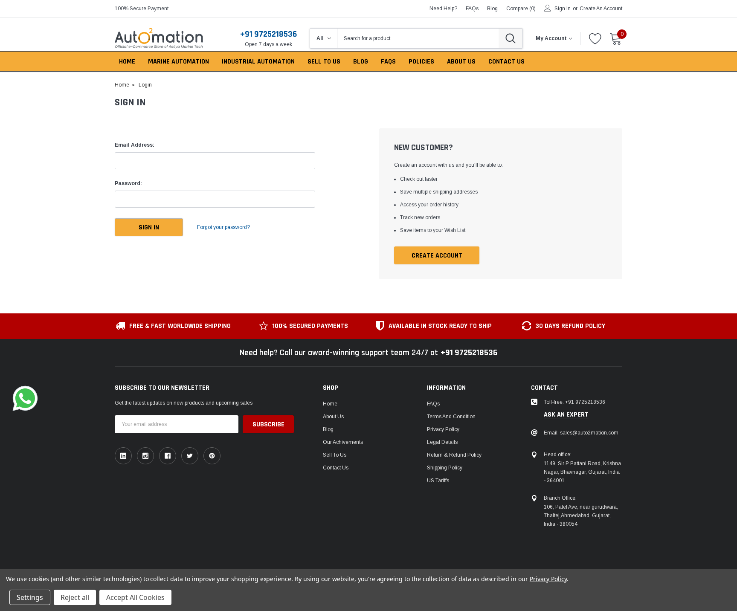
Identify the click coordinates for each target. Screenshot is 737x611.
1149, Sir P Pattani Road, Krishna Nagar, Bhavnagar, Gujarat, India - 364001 (582, 472)
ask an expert (566, 415)
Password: (128, 183)
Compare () (521, 9)
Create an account (601, 8)
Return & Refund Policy (454, 455)
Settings (30, 597)
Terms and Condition (451, 417)
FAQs (472, 8)
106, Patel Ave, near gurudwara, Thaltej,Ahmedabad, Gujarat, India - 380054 (581, 515)
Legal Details (442, 442)
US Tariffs (438, 481)
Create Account (437, 255)
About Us (333, 417)
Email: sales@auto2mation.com (581, 433)
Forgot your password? (223, 227)
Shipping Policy (444, 468)
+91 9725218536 (268, 34)
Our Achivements (343, 442)
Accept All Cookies (135, 597)
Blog (328, 429)
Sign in (562, 8)
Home (330, 404)
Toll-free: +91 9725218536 (574, 402)
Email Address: (134, 145)
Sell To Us (334, 455)
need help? (443, 8)
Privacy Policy (443, 429)
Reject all (75, 597)
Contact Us (335, 468)
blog (492, 8)
